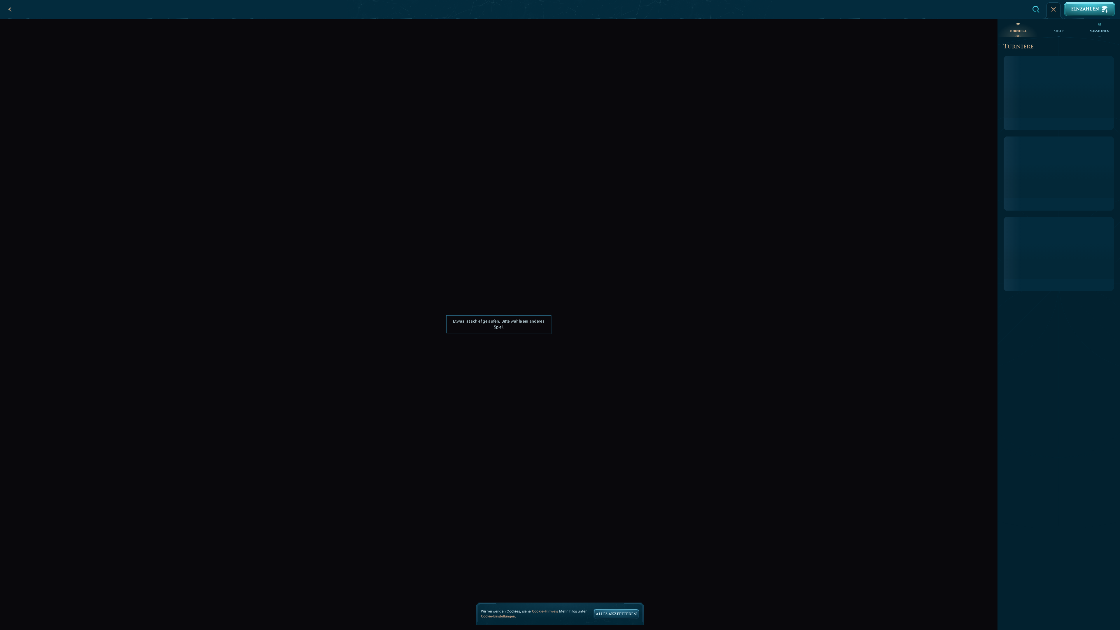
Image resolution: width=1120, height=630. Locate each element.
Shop (1058, 31)
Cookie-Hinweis (545, 611)
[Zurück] (10, 9)
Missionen (1100, 31)
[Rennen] (1053, 9)
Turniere (1018, 31)
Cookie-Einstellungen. (498, 616)
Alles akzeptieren (616, 614)
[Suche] (1036, 9)
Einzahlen (1085, 9)
